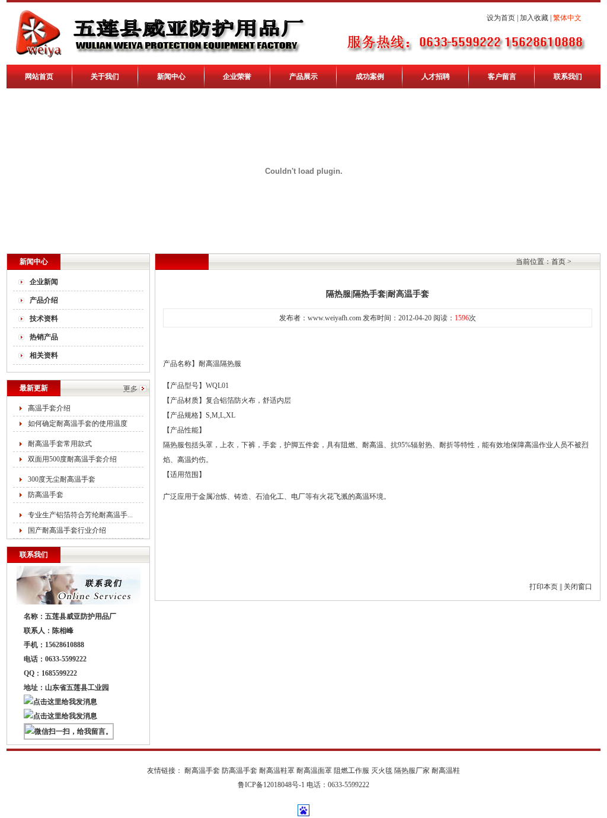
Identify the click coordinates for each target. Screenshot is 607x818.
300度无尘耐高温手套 (61, 479)
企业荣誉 (237, 76)
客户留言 (502, 76)
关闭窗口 (578, 587)
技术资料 (44, 318)
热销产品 (44, 337)
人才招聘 (435, 76)
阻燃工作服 (351, 770)
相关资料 (44, 355)
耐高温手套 (202, 770)
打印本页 (543, 587)
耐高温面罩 (314, 770)
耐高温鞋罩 (277, 770)
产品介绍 (44, 300)
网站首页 (39, 76)
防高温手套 (45, 495)
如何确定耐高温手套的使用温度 (77, 423)
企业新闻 (44, 282)
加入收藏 (534, 18)
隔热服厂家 (412, 770)
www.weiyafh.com (334, 318)
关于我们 (105, 76)
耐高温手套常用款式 (60, 444)
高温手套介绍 (49, 408)
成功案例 (370, 76)
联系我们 (568, 76)
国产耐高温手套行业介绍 (67, 530)
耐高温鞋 (446, 770)
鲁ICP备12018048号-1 (271, 785)
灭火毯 (381, 770)
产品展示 (303, 76)
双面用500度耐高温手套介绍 (72, 459)
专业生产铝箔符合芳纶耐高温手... (80, 515)
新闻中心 (171, 76)
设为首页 (501, 18)
